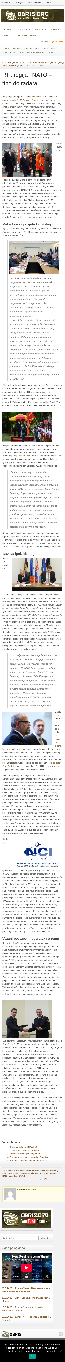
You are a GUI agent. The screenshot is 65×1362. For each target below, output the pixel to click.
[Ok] (60, 1351)
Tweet (46, 1179)
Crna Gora (7, 62)
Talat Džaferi (19, 1176)
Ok (32, 1356)
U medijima (19, 2)
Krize (5, 52)
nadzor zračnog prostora (46, 1173)
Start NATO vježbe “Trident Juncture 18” (29, 1160)
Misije (13, 52)
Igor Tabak (31, 1189)
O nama (6, 2)
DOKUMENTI (34, 2)
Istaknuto (9, 30)
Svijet (6, 35)
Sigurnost (16, 48)
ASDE (28, 1171)
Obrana (6, 48)
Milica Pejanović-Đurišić (24, 1173)
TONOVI (48, 2)
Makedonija (38, 62)
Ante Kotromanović (16, 1171)
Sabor (21, 52)
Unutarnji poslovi (32, 48)
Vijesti (21, 65)
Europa (38, 30)
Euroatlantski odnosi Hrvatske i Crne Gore (30, 1157)
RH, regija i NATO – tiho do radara (27, 79)
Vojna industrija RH (36, 52)
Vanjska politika (49, 48)
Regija (23, 30)
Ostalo (51, 52)
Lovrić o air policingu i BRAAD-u (25, 1150)
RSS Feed (59, 42)
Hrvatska (17, 62)
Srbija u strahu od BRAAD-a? (23, 1147)
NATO (53, 30)
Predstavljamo (27, 35)
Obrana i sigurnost (33, 18)
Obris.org (33, 15)
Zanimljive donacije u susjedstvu (25, 1154)
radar (11, 1176)
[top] (61, 1334)
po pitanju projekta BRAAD (26, 456)
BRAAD (35, 1171)
